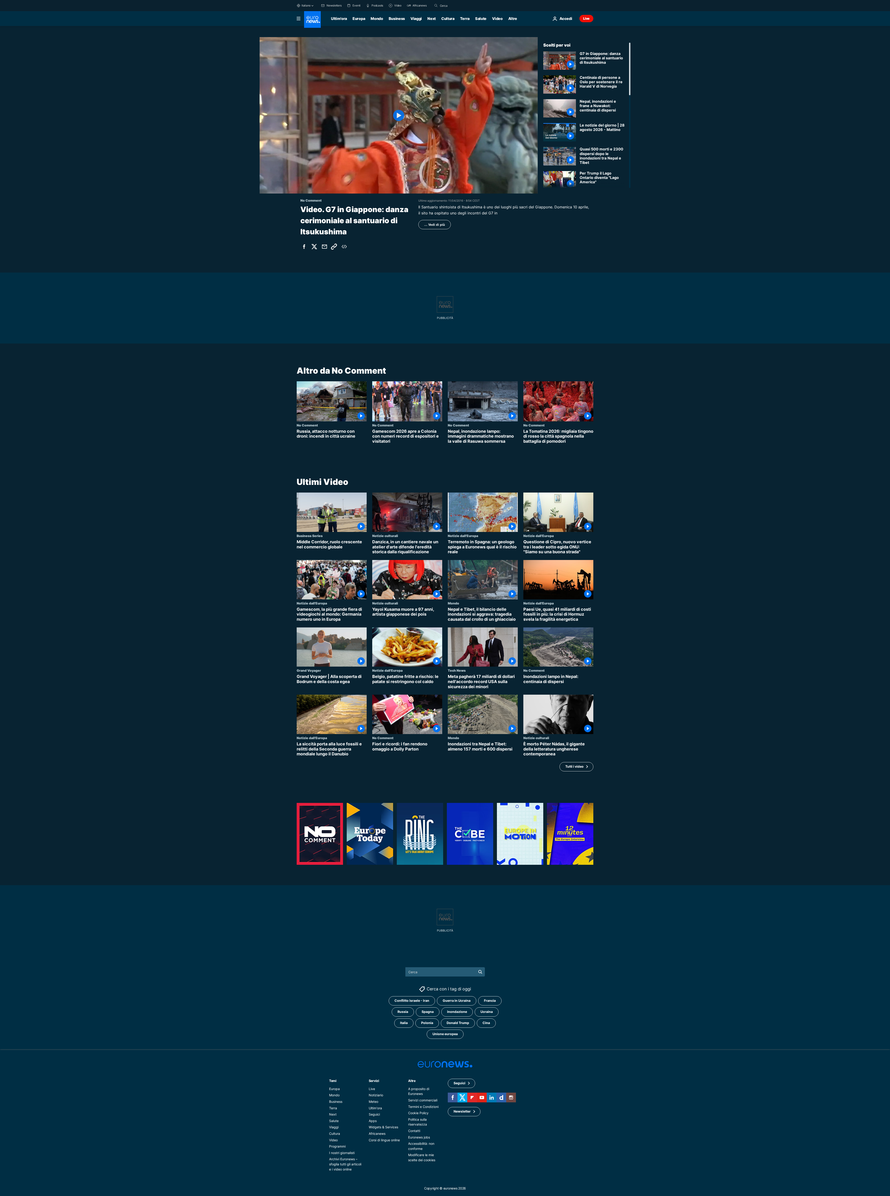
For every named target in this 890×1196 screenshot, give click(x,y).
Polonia (427, 1023)
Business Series (310, 536)
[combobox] (459, 5)
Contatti (414, 1131)
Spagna (428, 1012)
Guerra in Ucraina (456, 1000)
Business (397, 18)
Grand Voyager (309, 670)
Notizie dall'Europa (463, 536)
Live (586, 18)
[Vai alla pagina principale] (312, 19)
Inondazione (457, 1012)
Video (497, 18)
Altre (412, 1081)
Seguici (374, 1114)
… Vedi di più (434, 224)
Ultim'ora (339, 18)
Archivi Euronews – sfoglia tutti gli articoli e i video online (345, 1164)
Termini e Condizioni (423, 1106)
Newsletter (462, 1111)
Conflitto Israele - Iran (411, 1000)
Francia (490, 1000)
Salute (480, 18)
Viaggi (416, 18)
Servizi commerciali (422, 1100)
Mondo (377, 18)
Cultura (448, 18)
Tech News (457, 670)
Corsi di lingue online (384, 1140)
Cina (486, 1023)
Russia (402, 1012)
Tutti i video (574, 767)
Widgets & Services (383, 1127)
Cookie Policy (418, 1113)
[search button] (436, 5)
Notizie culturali (385, 536)
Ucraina (486, 1012)
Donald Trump (458, 1023)
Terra (465, 18)
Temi (333, 1081)
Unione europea (445, 1034)
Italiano (306, 5)
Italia (404, 1023)
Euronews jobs (419, 1137)
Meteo (373, 1102)
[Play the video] (399, 115)
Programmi (337, 1146)
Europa (359, 18)
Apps (373, 1121)
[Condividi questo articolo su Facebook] (304, 246)
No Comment (307, 425)
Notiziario (376, 1095)
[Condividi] (324, 246)
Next (431, 18)
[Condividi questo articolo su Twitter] (314, 246)
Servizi (374, 1081)
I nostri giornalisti (342, 1153)
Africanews (377, 1134)
